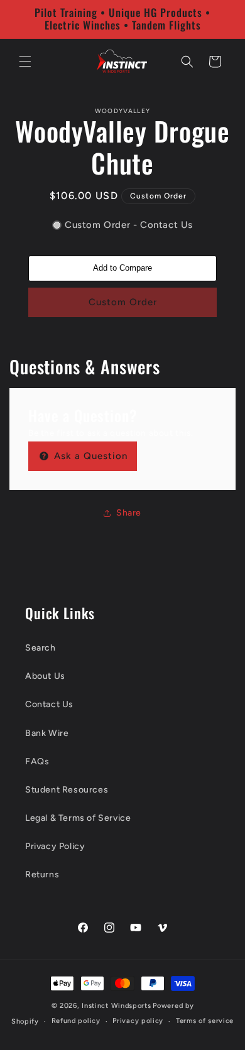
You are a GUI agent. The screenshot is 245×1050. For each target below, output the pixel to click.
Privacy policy (137, 1021)
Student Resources (66, 789)
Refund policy (76, 1021)
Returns (42, 874)
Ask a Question (89, 456)
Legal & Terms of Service (78, 818)
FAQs (37, 761)
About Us (45, 676)
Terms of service (205, 1021)
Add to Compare (122, 268)
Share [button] (128, 512)
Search (40, 647)
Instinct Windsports (116, 1006)
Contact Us (49, 704)
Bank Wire (46, 733)
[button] (25, 61)
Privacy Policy (55, 846)
